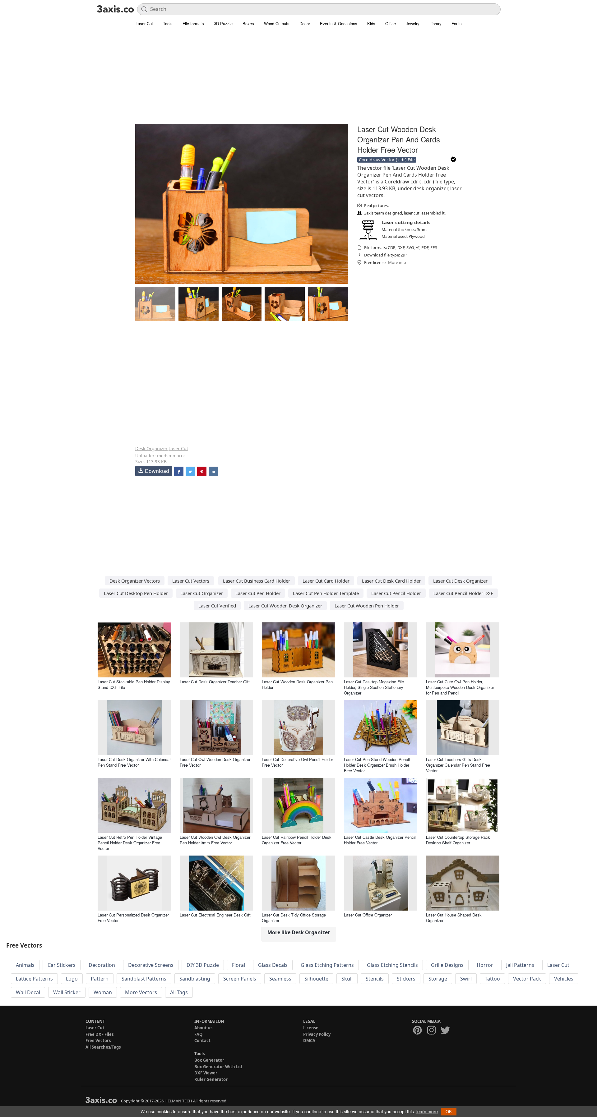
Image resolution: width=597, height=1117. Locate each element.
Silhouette (316, 978)
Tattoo (492, 978)
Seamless (280, 978)
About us (203, 1028)
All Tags (179, 992)
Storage (437, 978)
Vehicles (563, 978)
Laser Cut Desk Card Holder (391, 581)
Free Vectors (98, 1040)
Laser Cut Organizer (201, 593)
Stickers (406, 978)
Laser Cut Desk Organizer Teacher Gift (215, 682)
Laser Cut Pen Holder (257, 593)
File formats (193, 23)
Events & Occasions (338, 23)
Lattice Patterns (34, 978)
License (310, 1028)
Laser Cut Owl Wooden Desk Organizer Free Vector (215, 762)
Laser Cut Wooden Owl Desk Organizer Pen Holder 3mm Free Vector (215, 840)
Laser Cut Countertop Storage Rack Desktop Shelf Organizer (458, 840)
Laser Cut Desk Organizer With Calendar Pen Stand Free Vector (134, 762)
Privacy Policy (317, 1034)
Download (157, 471)
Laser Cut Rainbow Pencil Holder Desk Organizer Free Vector (296, 840)
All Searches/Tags (103, 1047)
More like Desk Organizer (298, 932)
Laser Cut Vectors (190, 581)
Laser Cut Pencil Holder (396, 593)
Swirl (466, 978)
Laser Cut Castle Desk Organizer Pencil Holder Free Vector (380, 840)
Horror (485, 965)
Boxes (248, 23)
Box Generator (209, 1060)
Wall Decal (28, 992)
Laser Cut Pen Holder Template (326, 593)
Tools (168, 23)
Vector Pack (527, 978)
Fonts (456, 23)
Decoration (102, 965)
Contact (202, 1040)
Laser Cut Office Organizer (368, 915)
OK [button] (449, 1111)
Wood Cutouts (276, 23)
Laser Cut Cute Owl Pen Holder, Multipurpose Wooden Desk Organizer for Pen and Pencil (460, 687)
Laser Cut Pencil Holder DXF (463, 593)
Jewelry (412, 23)
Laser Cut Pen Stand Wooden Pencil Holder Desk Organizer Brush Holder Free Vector (377, 764)
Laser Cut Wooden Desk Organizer (285, 605)
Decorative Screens (151, 965)
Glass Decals (273, 965)
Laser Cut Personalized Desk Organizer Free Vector (133, 917)
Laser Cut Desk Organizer (460, 581)
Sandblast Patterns (144, 978)
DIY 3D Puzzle (203, 965)
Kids (371, 23)
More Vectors (141, 992)
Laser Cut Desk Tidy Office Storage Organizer (294, 917)
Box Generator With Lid (218, 1066)
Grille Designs (447, 965)
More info (397, 262)
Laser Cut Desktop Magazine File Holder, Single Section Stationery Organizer (374, 687)
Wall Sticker (67, 992)
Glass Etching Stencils (392, 965)
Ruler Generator (211, 1079)
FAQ (198, 1034)
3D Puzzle (223, 23)
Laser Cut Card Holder (326, 581)
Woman (103, 992)
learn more (427, 1111)
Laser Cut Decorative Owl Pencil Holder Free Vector (297, 762)
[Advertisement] (298, 79)
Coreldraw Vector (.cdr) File (387, 160)
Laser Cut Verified (217, 605)
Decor (304, 23)
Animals (25, 965)
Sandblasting (194, 978)
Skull (347, 978)
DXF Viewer (205, 1073)
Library (435, 23)
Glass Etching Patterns (327, 965)
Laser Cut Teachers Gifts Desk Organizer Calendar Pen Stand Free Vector (458, 764)
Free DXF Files (99, 1034)
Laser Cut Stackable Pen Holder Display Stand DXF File (134, 684)
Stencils (375, 978)
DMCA (309, 1040)
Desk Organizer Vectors (134, 581)
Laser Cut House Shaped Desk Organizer (454, 917)
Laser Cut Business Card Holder (256, 581)
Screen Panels (239, 978)
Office (390, 23)
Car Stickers (62, 965)
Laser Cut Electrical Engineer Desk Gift (215, 915)
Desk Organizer (151, 448)
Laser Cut (144, 23)
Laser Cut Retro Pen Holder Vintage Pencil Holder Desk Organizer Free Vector (130, 842)
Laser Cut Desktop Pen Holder (136, 593)
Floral (238, 965)
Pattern (100, 978)
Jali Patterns (520, 965)
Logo (72, 978)
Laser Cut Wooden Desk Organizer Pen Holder (297, 684)
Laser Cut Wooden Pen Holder (367, 605)
